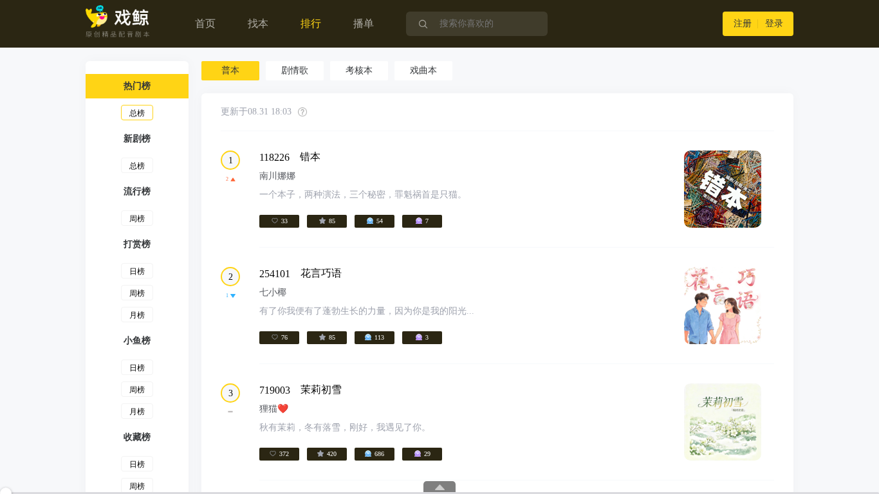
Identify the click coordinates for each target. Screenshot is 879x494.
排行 (311, 23)
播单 (363, 23)
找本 (258, 23)
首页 (205, 23)
